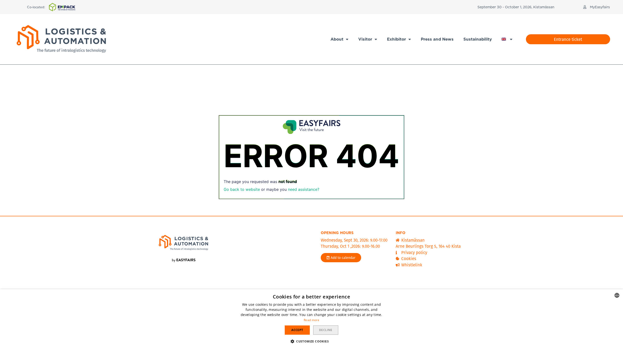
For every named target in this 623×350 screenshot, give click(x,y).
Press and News (437, 39)
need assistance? (303, 189)
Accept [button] (297, 330)
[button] (596, 7)
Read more (311, 320)
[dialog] (311, 319)
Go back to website (242, 189)
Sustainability (477, 39)
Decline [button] (325, 330)
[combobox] (616, 295)
